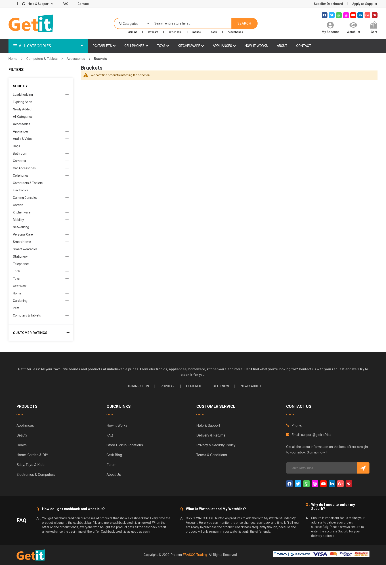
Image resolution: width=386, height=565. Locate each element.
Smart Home (22, 242)
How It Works (256, 46)
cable (214, 32)
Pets (16, 308)
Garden (18, 205)
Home (13, 59)
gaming (132, 32)
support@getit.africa (316, 435)
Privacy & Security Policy (215, 445)
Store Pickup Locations (125, 445)
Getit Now (221, 386)
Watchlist (353, 32)
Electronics (20, 190)
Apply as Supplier (365, 3)
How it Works (117, 425)
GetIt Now (20, 286)
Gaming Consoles (25, 197)
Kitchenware (189, 46)
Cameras (19, 161)
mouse (196, 32)
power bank (175, 32)
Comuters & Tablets (27, 315)
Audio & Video (23, 139)
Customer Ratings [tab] (30, 333)
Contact (83, 3)
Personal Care (23, 234)
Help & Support (38, 3)
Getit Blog (114, 455)
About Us (114, 474)
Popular (167, 386)
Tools (17, 271)
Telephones (21, 264)
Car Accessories (24, 168)
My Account (330, 32)
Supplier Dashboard (328, 3)
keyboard (152, 32)
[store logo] (30, 23)
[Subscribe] (363, 468)
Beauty (22, 435)
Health (22, 445)
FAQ (65, 3)
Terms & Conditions (211, 455)
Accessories (76, 59)
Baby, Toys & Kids (30, 465)
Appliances (222, 46)
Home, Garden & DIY (32, 455)
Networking (21, 227)
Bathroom (20, 153)
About (282, 46)
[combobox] (191, 23)
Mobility (18, 219)
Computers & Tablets (42, 59)
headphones (235, 32)
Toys (161, 46)
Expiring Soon (22, 102)
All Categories (34, 45)
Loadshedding (23, 94)
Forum (111, 465)
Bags (16, 146)
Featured (193, 386)
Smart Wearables (25, 249)
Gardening (20, 300)
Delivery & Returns (210, 435)
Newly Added (22, 109)
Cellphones (134, 46)
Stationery (20, 256)
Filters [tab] (16, 70)
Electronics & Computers (36, 474)
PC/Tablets (102, 46)
